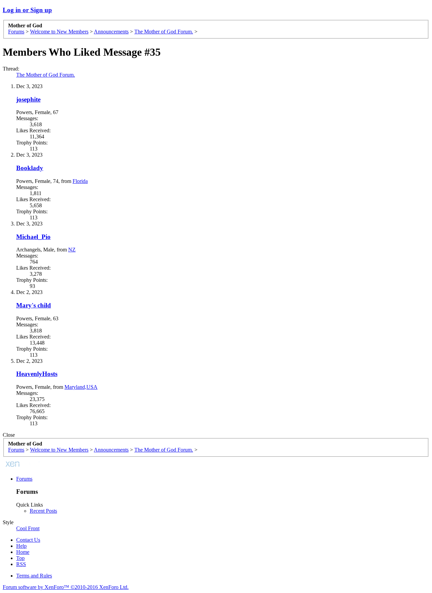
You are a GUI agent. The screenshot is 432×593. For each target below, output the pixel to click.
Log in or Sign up (27, 10)
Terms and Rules (34, 575)
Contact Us (28, 540)
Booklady (29, 167)
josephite (28, 99)
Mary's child (33, 305)
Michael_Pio (33, 236)
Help (21, 546)
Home (22, 552)
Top (20, 558)
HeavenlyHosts (36, 373)
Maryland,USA (81, 387)
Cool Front (27, 528)
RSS (21, 564)
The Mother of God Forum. (45, 75)
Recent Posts (43, 511)
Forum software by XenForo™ (66, 587)
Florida (80, 181)
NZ (72, 249)
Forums (24, 479)
